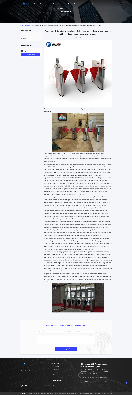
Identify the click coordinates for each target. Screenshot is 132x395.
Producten (43, 4)
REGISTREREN (107, 381)
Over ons (52, 4)
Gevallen (23, 38)
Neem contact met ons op (64, 4)
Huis (35, 4)
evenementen (78, 4)
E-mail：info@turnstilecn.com (29, 370)
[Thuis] (26, 3)
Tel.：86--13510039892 (28, 368)
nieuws (28, 25)
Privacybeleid (23, 393)
